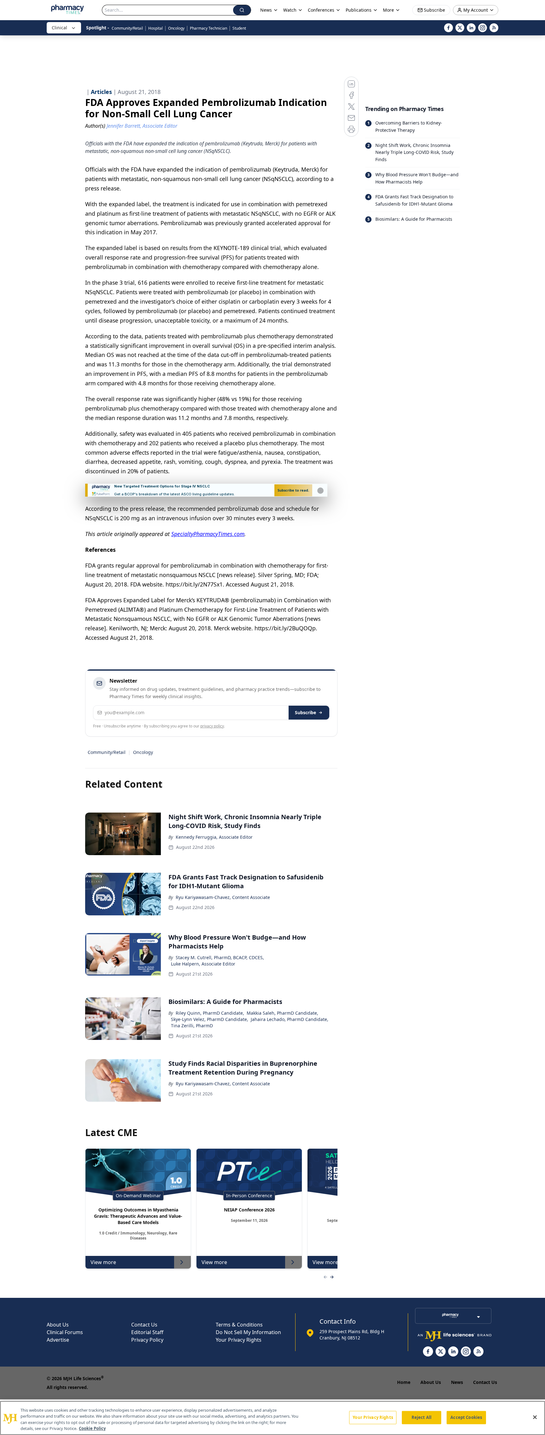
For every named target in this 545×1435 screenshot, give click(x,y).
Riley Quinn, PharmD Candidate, (210, 1013)
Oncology (176, 28)
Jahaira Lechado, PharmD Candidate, (289, 1019)
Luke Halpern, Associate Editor (203, 964)
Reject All (421, 1417)
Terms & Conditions (239, 1324)
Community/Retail (127, 28)
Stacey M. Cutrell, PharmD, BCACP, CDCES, (220, 957)
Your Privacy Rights (238, 1339)
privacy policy (212, 726)
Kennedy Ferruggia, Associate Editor (214, 837)
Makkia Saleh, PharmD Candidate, (282, 1013)
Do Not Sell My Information (248, 1332)
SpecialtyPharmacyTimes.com (207, 534)
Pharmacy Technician (208, 28)
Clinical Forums (65, 1332)
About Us (58, 1324)
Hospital (155, 28)
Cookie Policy (92, 1428)
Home (403, 1382)
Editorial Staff (147, 1332)
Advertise (58, 1339)
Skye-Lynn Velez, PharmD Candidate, (209, 1019)
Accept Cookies (466, 1417)
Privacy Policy (147, 1339)
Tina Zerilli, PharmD (192, 1026)
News (457, 1382)
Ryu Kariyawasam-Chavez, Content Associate (223, 897)
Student (239, 28)
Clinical (59, 28)
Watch (289, 10)
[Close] (535, 1417)
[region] (272, 1418)
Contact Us (144, 1324)
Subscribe (305, 712)
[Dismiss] (320, 490)
